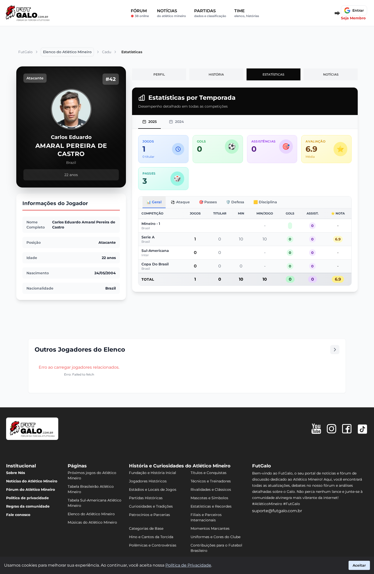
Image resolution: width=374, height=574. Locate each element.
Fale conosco (18, 514)
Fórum (140, 13)
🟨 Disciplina (265, 202)
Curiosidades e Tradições (151, 506)
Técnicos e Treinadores (211, 481)
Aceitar (359, 565)
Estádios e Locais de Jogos (152, 489)
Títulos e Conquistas (208, 472)
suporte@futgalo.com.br (277, 510)
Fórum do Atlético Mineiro (30, 489)
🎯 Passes (208, 202)
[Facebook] (347, 429)
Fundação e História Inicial (152, 472)
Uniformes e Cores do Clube (215, 537)
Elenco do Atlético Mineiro (91, 514)
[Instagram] (331, 429)
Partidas (210, 13)
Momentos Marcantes (210, 528)
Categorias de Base (146, 528)
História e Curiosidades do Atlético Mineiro (180, 466)
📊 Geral (154, 202)
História (216, 74)
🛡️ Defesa (235, 202)
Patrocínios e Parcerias (149, 514)
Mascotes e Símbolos (209, 498)
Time (246, 13)
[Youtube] (316, 429)
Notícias (171, 13)
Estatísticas (273, 74)
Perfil (159, 74)
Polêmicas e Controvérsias (152, 545)
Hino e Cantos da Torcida (151, 537)
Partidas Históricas (146, 498)
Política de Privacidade (188, 565)
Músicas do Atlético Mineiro (92, 522)
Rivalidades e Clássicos (211, 489)
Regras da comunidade (28, 506)
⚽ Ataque (180, 202)
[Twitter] (362, 429)
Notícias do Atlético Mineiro (31, 481)
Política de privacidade (27, 498)
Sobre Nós (15, 472)
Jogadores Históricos (148, 481)
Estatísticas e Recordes (211, 506)
